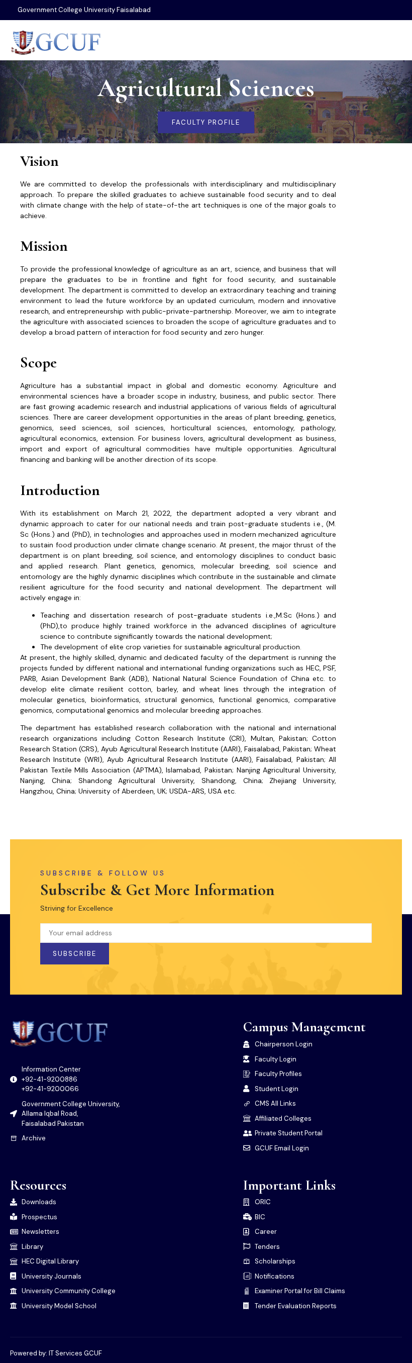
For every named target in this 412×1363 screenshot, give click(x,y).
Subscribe (74, 953)
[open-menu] (395, 42)
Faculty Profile (206, 122)
